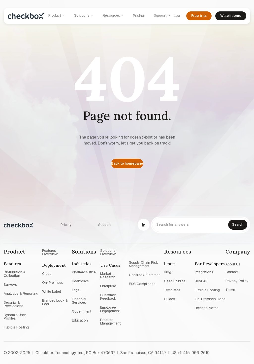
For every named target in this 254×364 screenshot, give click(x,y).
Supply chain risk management (143, 264)
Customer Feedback (108, 296)
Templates (172, 290)
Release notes (207, 308)
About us (232, 264)
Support (104, 224)
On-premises (52, 282)
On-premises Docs (210, 299)
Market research (107, 275)
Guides (169, 299)
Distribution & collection (15, 273)
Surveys (10, 284)
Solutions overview (108, 252)
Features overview (50, 252)
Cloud (47, 273)
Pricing (138, 15)
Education (80, 320)
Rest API (201, 281)
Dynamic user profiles (15, 316)
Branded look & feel (55, 302)
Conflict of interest (144, 275)
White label (51, 291)
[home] (26, 16)
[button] (56, 15)
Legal (76, 290)
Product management (110, 321)
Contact (231, 272)
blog (167, 272)
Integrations (204, 272)
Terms (230, 289)
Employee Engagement (110, 309)
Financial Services (79, 300)
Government (81, 311)
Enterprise (108, 286)
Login (178, 15)
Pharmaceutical (84, 272)
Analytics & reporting (21, 293)
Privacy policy (237, 281)
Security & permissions (13, 304)
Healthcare (80, 281)
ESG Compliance (142, 284)
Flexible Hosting (16, 327)
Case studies (175, 281)
